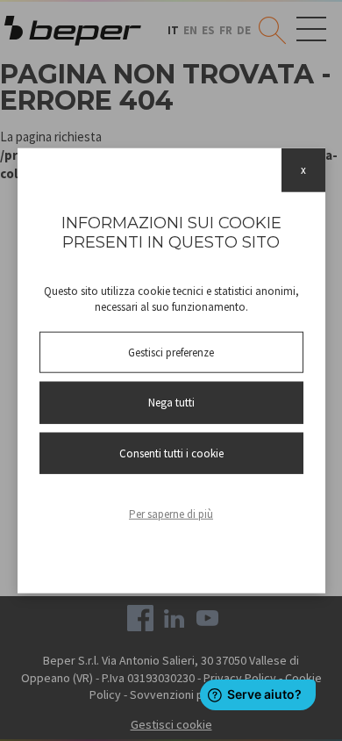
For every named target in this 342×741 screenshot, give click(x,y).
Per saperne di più (171, 514)
